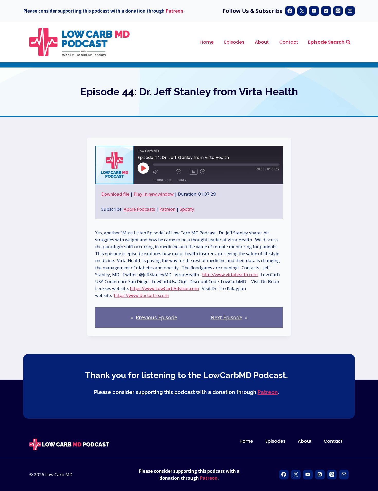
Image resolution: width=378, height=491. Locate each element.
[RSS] (326, 11)
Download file (115, 194)
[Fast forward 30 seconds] (210, 172)
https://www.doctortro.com (141, 295)
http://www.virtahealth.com (230, 274)
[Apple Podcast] (338, 11)
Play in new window (154, 194)
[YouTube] (314, 11)
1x (193, 171)
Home (207, 42)
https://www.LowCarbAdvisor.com (164, 288)
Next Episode (226, 317)
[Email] (350, 11)
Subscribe (163, 180)
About (262, 42)
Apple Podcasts (139, 209)
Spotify (187, 209)
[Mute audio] (163, 172)
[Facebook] (290, 11)
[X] (302, 11)
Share (183, 180)
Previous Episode (156, 317)
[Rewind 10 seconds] (181, 172)
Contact (288, 42)
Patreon (174, 11)
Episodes (234, 42)
